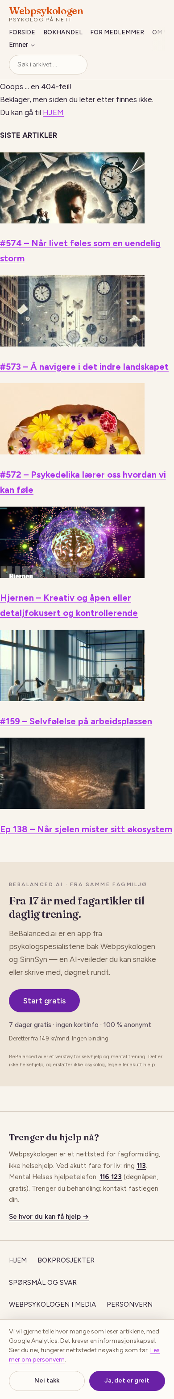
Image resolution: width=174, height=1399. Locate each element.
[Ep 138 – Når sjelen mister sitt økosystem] (72, 806)
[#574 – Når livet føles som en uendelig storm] (72, 220)
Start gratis (44, 1000)
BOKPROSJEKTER (66, 1260)
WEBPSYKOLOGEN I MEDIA (52, 1304)
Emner (18, 45)
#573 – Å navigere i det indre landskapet (84, 366)
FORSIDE (22, 32)
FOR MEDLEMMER (117, 32)
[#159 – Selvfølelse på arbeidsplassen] (72, 698)
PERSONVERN (130, 1304)
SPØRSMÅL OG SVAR (43, 1283)
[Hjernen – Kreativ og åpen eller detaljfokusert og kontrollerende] (72, 575)
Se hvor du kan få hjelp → (49, 1217)
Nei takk (46, 1380)
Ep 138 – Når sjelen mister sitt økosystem (86, 829)
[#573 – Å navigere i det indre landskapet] (72, 343)
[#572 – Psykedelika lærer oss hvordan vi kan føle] (72, 451)
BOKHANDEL (63, 32)
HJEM (53, 112)
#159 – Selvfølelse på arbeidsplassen (76, 721)
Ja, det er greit (126, 1380)
